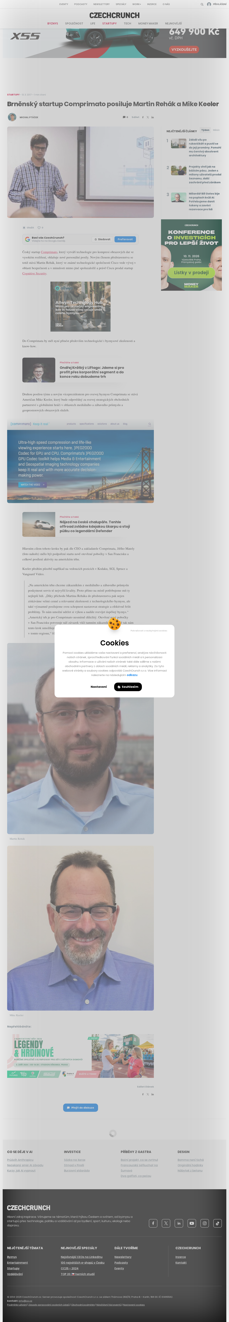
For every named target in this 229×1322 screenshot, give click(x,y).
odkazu (132, 675)
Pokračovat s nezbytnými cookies (149, 630)
